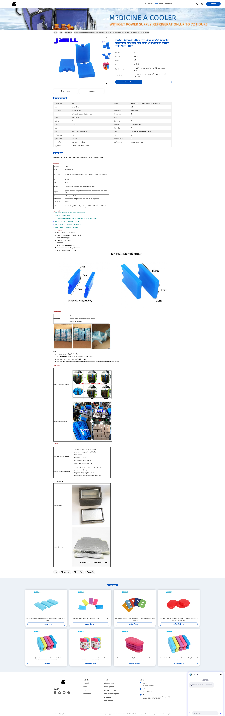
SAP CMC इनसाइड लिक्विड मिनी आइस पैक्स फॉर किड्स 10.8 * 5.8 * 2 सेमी (90, 618)
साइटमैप (63, 714)
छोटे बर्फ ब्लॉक (90, 572)
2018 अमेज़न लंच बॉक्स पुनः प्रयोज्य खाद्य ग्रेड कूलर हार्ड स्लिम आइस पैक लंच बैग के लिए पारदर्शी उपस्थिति (135, 619)
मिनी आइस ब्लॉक (65, 572)
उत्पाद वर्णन (92, 91)
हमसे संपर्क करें (168, 4)
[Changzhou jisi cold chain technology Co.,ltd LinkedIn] (59, 693)
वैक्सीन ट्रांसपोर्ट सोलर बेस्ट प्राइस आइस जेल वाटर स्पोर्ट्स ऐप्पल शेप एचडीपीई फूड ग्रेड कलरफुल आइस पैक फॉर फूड (178, 619)
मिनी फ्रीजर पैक (78, 572)
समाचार (161, 4)
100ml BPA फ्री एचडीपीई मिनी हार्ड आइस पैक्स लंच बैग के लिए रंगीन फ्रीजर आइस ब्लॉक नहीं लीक (179, 659)
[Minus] (221, 675)
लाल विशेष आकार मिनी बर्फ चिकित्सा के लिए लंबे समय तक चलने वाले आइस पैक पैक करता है (135, 658)
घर (145, 4)
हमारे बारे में (150, 4)
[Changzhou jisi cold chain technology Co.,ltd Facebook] (55, 693)
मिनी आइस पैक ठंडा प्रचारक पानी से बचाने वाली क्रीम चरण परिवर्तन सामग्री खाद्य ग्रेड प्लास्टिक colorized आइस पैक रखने (90, 659)
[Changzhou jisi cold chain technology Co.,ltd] (14, 3)
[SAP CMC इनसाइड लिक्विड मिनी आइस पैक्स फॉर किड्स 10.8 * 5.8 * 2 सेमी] (90, 603)
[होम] (63, 684)
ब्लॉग (84, 690)
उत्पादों (156, 4)
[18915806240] (68, 693)
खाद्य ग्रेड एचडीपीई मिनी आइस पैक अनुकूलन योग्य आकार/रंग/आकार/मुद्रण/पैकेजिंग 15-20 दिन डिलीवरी (46, 619)
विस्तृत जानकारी (65, 91)
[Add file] (190, 713)
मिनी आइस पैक (68, 32)
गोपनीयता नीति (56, 714)
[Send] (220, 713)
